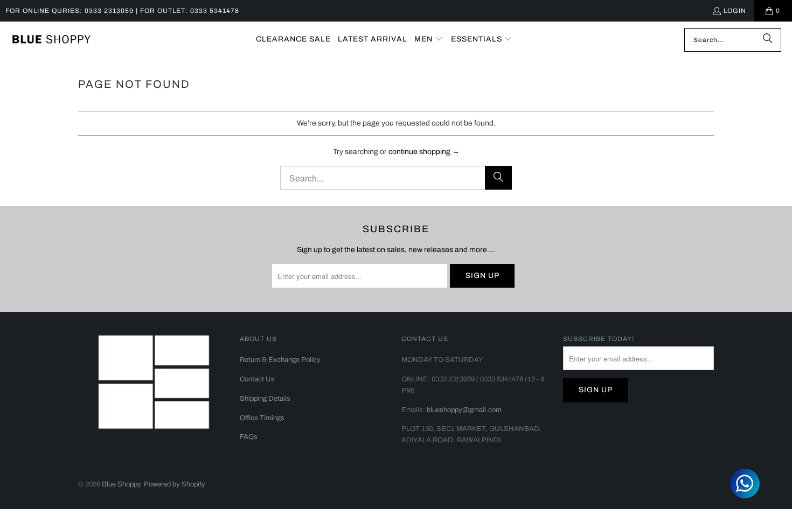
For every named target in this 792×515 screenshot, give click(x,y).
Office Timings (262, 418)
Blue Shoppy (121, 484)
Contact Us (257, 379)
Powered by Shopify (174, 484)
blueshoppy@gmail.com (464, 410)
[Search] (767, 40)
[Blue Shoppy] (51, 40)
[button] (428, 39)
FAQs (249, 437)
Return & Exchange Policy (280, 360)
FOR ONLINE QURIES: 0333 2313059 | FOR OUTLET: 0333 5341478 (122, 11)
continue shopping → (424, 152)
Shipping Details (265, 398)
